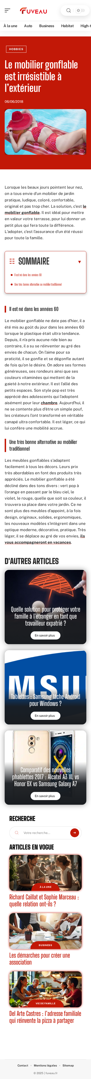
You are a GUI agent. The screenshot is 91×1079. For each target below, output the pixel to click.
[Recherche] (68, 10)
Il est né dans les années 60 (28, 275)
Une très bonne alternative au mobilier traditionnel (38, 284)
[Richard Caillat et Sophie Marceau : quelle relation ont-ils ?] (45, 873)
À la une (46, 886)
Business (45, 945)
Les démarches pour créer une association (39, 958)
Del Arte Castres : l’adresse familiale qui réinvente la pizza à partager (45, 1017)
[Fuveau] (34, 10)
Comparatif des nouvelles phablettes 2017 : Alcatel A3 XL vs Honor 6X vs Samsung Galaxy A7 (45, 777)
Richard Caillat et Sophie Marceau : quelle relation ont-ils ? (44, 900)
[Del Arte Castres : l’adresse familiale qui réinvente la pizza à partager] (45, 989)
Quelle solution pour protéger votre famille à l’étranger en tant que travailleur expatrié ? (45, 616)
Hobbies (16, 49)
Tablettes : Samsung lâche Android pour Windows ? (45, 700)
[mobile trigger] (9, 10)
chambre (49, 403)
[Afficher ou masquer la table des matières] (65, 262)
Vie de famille (46, 1003)
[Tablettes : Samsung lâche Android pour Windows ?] (45, 687)
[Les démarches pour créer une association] (45, 931)
